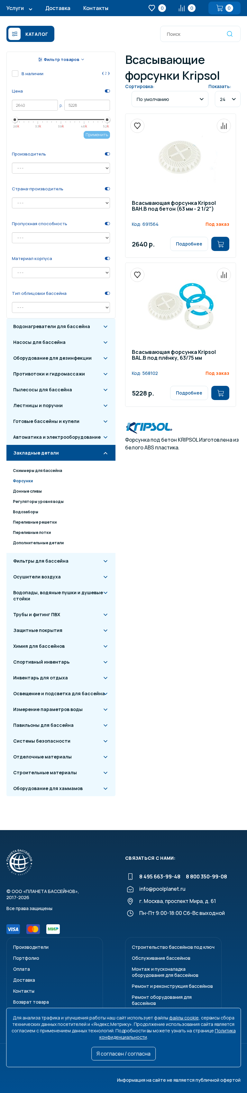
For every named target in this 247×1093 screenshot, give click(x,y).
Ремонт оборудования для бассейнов (162, 1000)
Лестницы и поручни (38, 405)
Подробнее (189, 244)
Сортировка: (139, 86)
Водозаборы (25, 512)
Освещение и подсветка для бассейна (59, 693)
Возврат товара (31, 1002)
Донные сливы (27, 491)
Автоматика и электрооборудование (57, 437)
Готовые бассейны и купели (46, 421)
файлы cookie (184, 1018)
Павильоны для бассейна (43, 725)
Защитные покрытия (37, 630)
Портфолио (26, 958)
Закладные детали (36, 453)
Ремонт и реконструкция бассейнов (172, 986)
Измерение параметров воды (48, 709)
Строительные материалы (45, 772)
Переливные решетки (35, 522)
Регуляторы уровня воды (38, 501)
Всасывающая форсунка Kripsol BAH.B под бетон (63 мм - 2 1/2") (174, 206)
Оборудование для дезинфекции (52, 358)
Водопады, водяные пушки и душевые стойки (58, 595)
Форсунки (23, 481)
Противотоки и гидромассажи (49, 374)
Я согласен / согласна (123, 1053)
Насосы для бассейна (39, 342)
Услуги (15, 8)
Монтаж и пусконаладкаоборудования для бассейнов (165, 972)
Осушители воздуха (37, 577)
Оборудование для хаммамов (48, 788)
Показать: (219, 86)
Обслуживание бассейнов (161, 958)
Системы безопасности (41, 741)
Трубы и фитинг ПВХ (36, 614)
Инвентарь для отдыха (40, 678)
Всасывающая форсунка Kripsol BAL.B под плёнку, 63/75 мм (174, 355)
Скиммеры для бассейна (37, 470)
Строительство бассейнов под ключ (173, 947)
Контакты (95, 8)
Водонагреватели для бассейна (51, 326)
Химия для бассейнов (39, 646)
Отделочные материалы (42, 757)
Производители (31, 947)
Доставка (57, 8)
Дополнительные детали (38, 543)
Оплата (21, 969)
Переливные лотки (32, 532)
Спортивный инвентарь (41, 662)
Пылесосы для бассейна (42, 389)
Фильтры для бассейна (41, 561)
